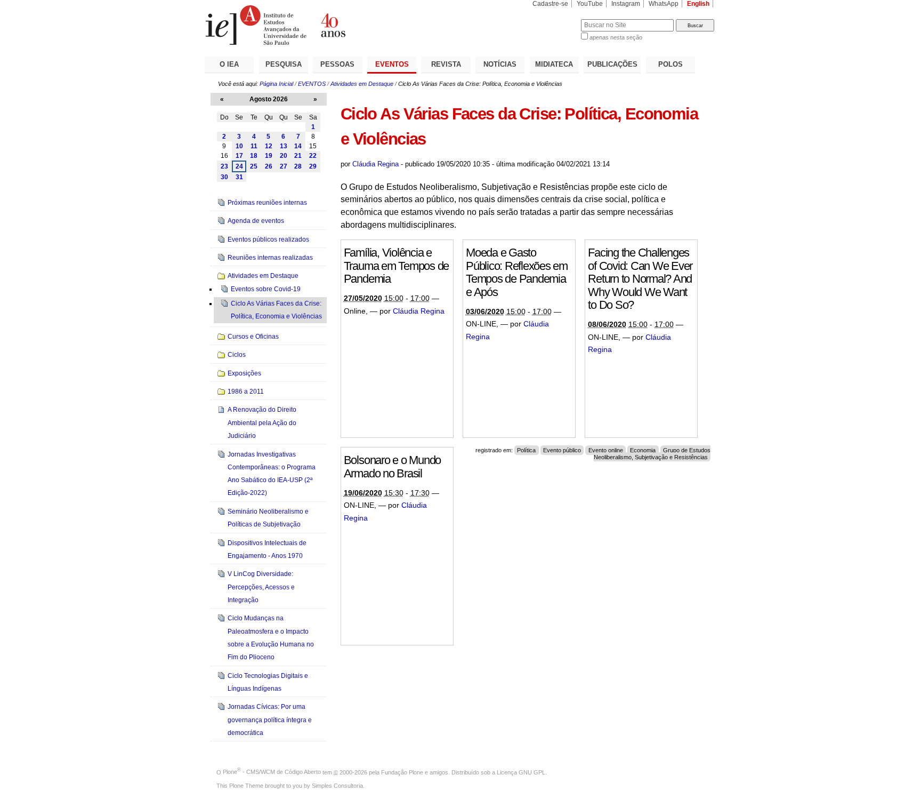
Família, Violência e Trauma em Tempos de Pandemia (396, 265)
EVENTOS (392, 64)
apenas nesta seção (615, 37)
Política (526, 450)
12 (268, 146)
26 (268, 166)
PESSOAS (337, 64)
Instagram (625, 3)
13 (283, 146)
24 (239, 166)
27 (283, 166)
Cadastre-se (550, 3)
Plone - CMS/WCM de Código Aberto (272, 772)
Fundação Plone (402, 772)
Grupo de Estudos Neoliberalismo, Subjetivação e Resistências (652, 453)
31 (239, 177)
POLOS (670, 64)
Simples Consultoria (337, 785)
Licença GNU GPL (521, 772)
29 (313, 166)
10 (239, 146)
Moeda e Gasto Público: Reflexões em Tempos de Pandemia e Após (517, 272)
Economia (643, 450)
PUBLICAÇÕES (612, 64)
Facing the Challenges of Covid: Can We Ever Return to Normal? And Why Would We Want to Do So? (640, 278)
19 (268, 155)
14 (298, 146)
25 (253, 166)
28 (298, 166)
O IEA (229, 64)
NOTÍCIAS (499, 64)
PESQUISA (283, 64)
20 (283, 155)
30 (224, 177)
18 (253, 155)
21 (298, 155)
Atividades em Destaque (361, 84)
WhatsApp (663, 3)
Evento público (562, 450)
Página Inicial (276, 84)
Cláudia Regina (375, 164)
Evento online (605, 450)
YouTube (590, 3)
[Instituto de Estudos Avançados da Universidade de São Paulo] (333, 25)
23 (224, 166)
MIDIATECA (554, 64)
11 (254, 146)
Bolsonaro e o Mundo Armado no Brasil (392, 466)
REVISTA (446, 64)
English (698, 3)
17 (239, 155)
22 (313, 155)
